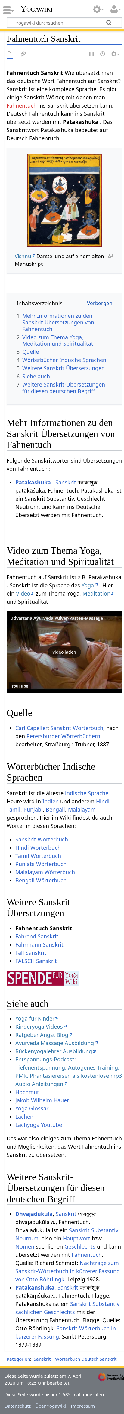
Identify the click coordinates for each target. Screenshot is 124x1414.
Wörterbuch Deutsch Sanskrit (85, 1359)
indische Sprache (86, 793)
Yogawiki (36, 9)
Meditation (96, 593)
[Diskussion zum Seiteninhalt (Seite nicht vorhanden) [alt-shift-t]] (23, 54)
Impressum (83, 1406)
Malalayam (82, 809)
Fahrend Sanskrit (36, 936)
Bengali (55, 809)
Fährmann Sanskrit (39, 944)
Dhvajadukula (34, 1213)
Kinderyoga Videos (39, 1026)
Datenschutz (18, 1406)
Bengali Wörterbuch (41, 880)
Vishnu (23, 256)
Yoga (88, 585)
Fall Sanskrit (30, 952)
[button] (64, 652)
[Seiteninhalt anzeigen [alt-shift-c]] (10, 54)
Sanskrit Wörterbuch (77, 728)
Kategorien (18, 1359)
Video (23, 593)
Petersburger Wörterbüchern (63, 736)
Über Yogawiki (50, 1406)
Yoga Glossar (31, 1108)
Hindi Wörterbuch (38, 847)
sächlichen (28, 1312)
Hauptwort (76, 1238)
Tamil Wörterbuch (38, 855)
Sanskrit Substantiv (93, 1230)
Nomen (24, 1246)
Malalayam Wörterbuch (45, 872)
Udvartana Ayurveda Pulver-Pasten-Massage (56, 618)
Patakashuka (33, 482)
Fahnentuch (22, 105)
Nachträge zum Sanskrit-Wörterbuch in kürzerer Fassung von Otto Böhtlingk (67, 1271)
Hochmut (27, 1092)
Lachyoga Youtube (38, 1124)
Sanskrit (65, 482)
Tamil (13, 809)
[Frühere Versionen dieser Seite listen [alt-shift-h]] (103, 54)
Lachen (24, 1116)
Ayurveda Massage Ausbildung (54, 1043)
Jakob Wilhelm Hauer (42, 1100)
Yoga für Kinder (34, 1018)
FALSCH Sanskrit (36, 960)
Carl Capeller (31, 728)
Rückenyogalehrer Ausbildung (53, 1051)
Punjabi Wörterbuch (41, 864)
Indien (50, 801)
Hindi (103, 801)
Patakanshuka (34, 1287)
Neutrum (27, 1238)
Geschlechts (79, 1246)
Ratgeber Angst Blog (41, 1034)
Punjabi (33, 809)
